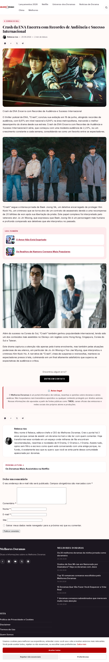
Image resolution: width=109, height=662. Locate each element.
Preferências (83, 657)
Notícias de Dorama (89, 4)
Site (4, 520)
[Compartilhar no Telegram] (22, 43)
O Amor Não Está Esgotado (31, 239)
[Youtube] (15, 561)
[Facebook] (2, 561)
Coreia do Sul (12, 21)
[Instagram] (8, 561)
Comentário (9, 503)
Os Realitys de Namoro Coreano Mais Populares (43, 251)
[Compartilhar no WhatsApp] (5, 43)
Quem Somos (6, 634)
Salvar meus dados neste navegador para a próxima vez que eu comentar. (43, 525)
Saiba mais (81, 644)
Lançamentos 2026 (28, 4)
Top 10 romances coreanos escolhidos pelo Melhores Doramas (79, 577)
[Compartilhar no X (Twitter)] (16, 43)
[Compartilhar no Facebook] (11, 43)
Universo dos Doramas (64, 4)
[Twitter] (21, 561)
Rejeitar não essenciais (30, 657)
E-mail (7, 514)
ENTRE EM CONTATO (54, 379)
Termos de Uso (7, 629)
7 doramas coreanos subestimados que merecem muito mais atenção (82, 599)
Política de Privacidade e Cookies (16, 619)
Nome (7, 509)
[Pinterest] (28, 561)
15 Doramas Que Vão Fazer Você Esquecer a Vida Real (81, 588)
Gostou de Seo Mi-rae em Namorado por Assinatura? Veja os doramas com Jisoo (77, 565)
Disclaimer (5, 624)
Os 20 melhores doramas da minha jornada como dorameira (81, 554)
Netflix (45, 4)
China (21, 10)
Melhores (33, 10)
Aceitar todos (54, 650)
